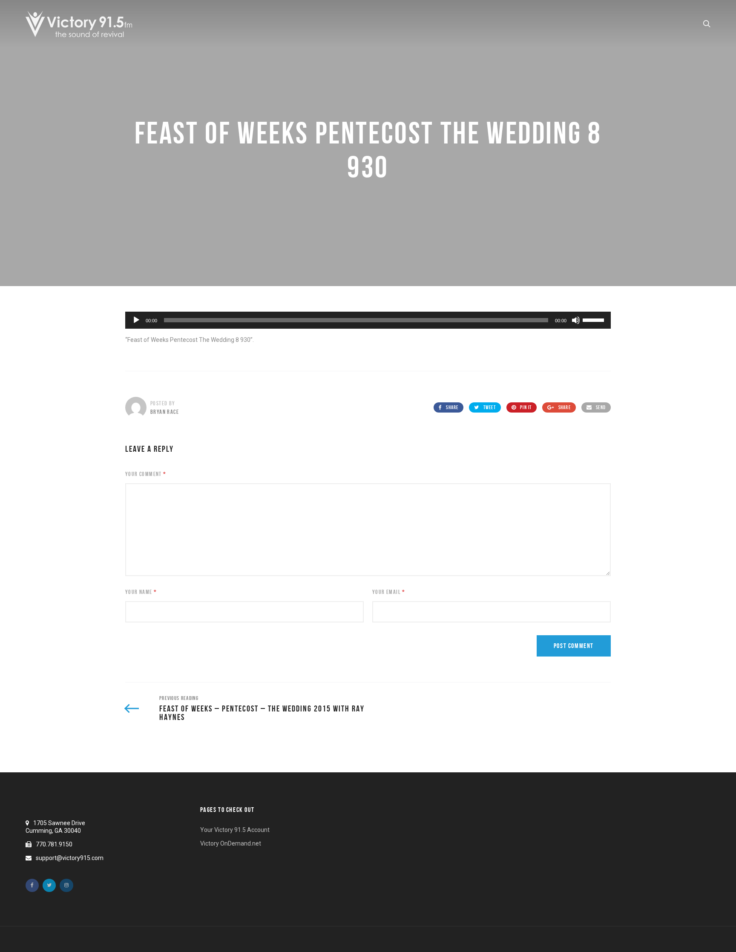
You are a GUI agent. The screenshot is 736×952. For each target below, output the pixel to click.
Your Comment (146, 474)
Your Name (141, 592)
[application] (368, 320)
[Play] (136, 320)
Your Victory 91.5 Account (235, 829)
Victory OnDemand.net (230, 843)
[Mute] (576, 320)
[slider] (595, 319)
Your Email (388, 592)
